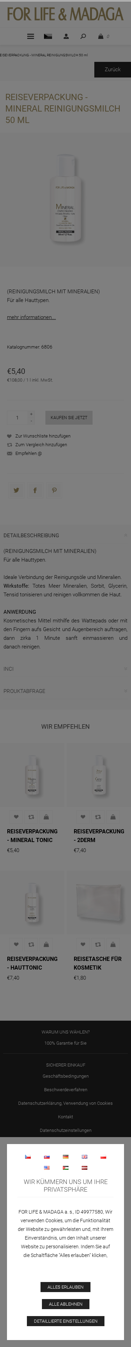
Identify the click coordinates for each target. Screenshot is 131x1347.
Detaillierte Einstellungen (65, 1321)
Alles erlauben (65, 1287)
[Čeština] (28, 1156)
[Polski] (103, 1156)
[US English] (46, 1167)
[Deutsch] (65, 1156)
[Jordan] (65, 1167)
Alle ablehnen (65, 1304)
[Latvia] (84, 1167)
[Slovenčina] (46, 1156)
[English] (84, 1156)
